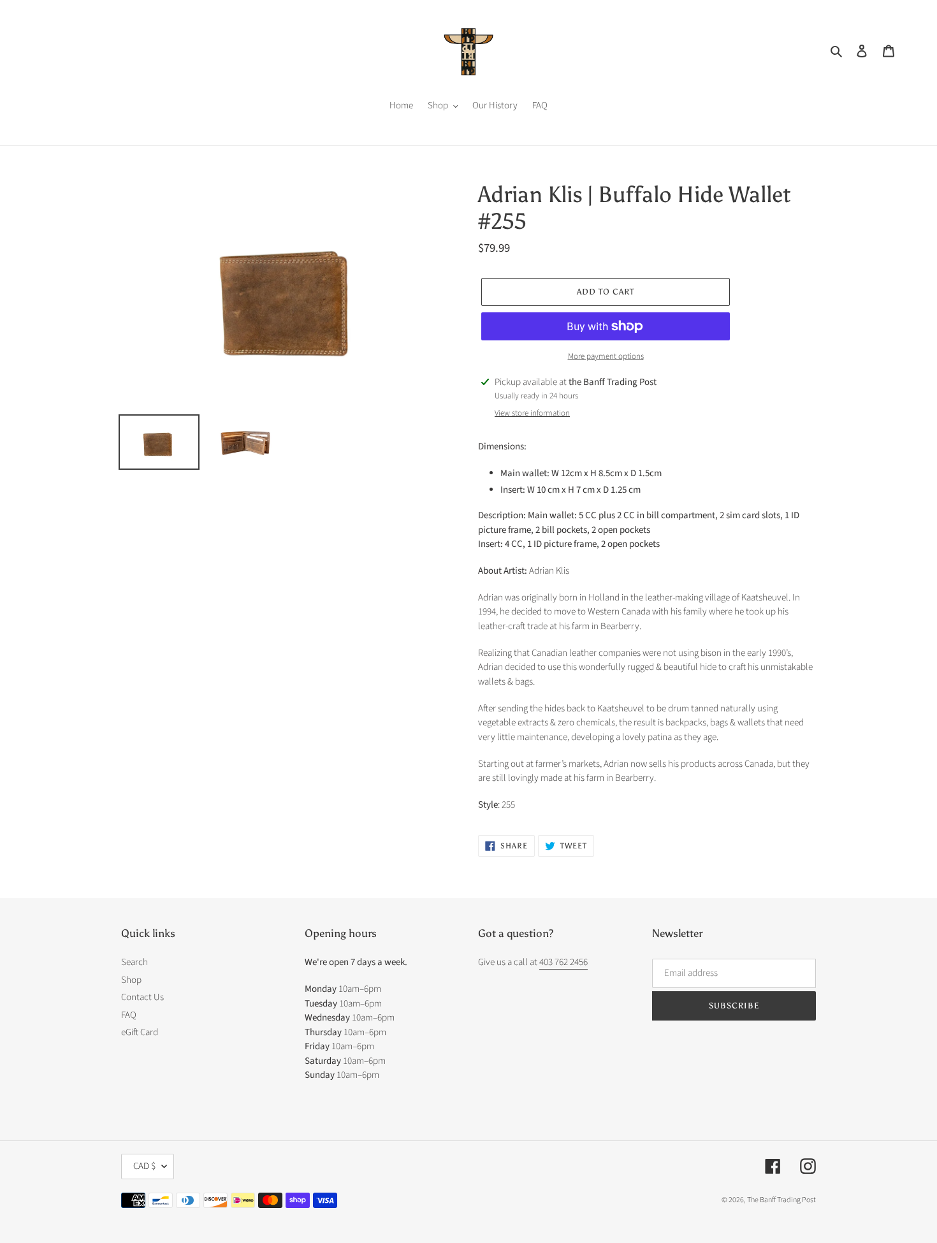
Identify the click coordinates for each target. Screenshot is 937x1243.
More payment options (606, 356)
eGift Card (139, 1032)
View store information (532, 413)
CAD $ (144, 1166)
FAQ (128, 1015)
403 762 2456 (563, 962)
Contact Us (142, 997)
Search (134, 962)
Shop (131, 980)
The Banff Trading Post (781, 1200)
